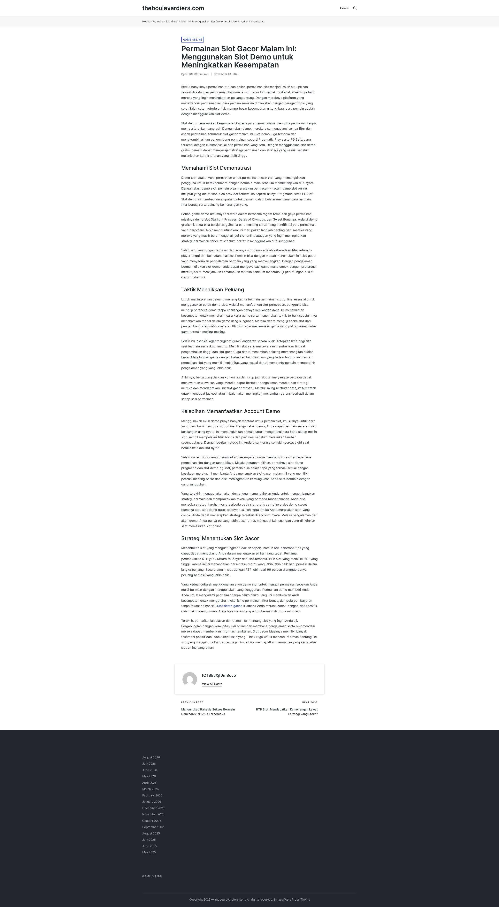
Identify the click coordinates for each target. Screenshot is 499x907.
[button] (212, 683)
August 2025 (151, 833)
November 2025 (153, 814)
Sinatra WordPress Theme (292, 899)
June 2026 (149, 770)
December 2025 (153, 808)
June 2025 (149, 846)
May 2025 (149, 852)
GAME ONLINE (192, 39)
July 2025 (149, 839)
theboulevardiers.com (173, 8)
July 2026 (149, 763)
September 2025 (153, 827)
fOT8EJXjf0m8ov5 (219, 675)
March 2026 (150, 789)
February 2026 (152, 795)
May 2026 (149, 776)
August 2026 (151, 757)
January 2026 (151, 801)
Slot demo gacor (229, 606)
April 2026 (149, 783)
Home (146, 21)
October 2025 (151, 821)
